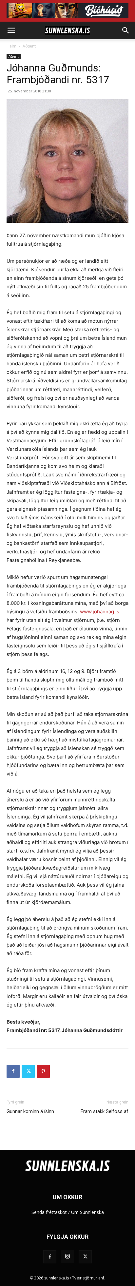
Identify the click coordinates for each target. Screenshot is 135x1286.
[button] (11, 30)
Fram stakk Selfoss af (104, 1111)
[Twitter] (28, 1071)
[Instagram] (67, 1256)
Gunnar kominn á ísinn (30, 1111)
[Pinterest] (43, 1071)
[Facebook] (13, 1071)
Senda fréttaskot (49, 1212)
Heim (11, 46)
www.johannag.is (99, 611)
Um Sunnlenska (87, 1212)
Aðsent (29, 46)
